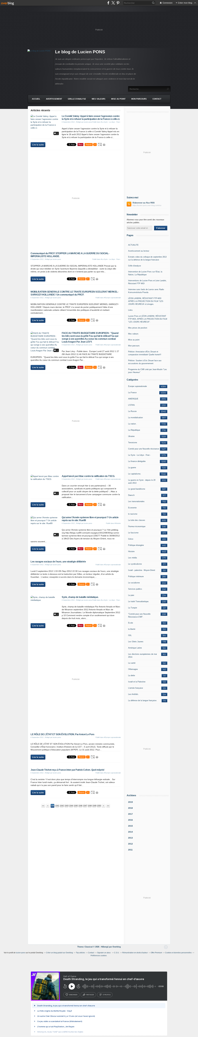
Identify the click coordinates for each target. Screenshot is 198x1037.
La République (134, 430)
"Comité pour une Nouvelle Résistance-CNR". (139, 615)
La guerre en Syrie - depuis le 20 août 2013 (141, 481)
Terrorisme (132, 442)
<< (43, 806)
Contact (156, 99)
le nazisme (132, 514)
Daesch (131, 495)
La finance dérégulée (137, 461)
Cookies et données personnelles (178, 953)
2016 (130, 820)
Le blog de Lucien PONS (80, 51)
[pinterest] (118, 3)
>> (108, 806)
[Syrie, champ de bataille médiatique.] (45, 600)
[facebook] (108, 3)
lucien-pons (20, 953)
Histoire (131, 551)
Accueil (36, 99)
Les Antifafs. (133, 694)
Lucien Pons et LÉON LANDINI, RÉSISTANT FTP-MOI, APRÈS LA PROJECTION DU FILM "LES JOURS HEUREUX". (147, 319)
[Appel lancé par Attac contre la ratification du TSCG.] (45, 479)
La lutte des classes (136, 520)
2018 (130, 808)
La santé (131, 663)
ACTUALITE (133, 245)
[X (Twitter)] (113, 3)
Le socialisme (134, 583)
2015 (130, 826)
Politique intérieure (136, 576)
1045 (76, 806)
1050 (99, 806)
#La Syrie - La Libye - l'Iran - (111, 122)
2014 (130, 832)
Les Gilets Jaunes (135, 641)
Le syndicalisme (135, 564)
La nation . (132, 424)
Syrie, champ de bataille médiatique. (80, 597)
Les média (132, 558)
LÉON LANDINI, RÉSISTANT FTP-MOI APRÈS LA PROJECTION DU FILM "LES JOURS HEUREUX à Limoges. (145, 301)
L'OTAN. (131, 405)
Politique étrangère (136, 545)
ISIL (130, 635)
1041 (57, 806)
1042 (62, 806)
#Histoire (118, 523)
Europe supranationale (137, 386)
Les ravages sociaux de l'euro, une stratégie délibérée (58, 561)
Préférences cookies (99, 956)
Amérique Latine (135, 648)
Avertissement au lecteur (138, 251)
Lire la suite (38, 145)
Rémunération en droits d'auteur (135, 953)
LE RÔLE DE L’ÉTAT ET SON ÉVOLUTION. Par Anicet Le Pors (62, 734)
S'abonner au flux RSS (143, 203)
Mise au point (118, 99)
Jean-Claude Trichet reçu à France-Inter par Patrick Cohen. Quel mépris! (67, 770)
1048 (89, 806)
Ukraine (131, 436)
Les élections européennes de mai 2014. (142, 655)
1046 (80, 806)
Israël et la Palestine (136, 682)
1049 (94, 806)
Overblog (116, 947)
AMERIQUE (133, 399)
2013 (130, 838)
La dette (131, 675)
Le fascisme (133, 533)
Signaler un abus (104, 953)
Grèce (130, 539)
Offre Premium (156, 953)
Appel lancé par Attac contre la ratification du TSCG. (88, 476)
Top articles (80, 953)
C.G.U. (116, 953)
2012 (130, 844)
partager (90, 995)
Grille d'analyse (77, 99)
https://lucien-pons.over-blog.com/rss (146, 205)
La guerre (132, 467)
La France (132, 392)
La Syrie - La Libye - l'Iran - (139, 455)
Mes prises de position (137, 328)
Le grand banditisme (136, 489)
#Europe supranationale (112, 298)
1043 (66, 806)
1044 (71, 806)
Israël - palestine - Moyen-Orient (141, 570)
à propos (106, 995)
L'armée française (135, 688)
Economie (132, 508)
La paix (131, 595)
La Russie (132, 411)
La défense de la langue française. (142, 700)
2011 (130, 850)
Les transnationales (136, 501)
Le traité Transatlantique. (138, 601)
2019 (130, 802)
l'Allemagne (133, 669)
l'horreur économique (136, 526)
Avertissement (54, 99)
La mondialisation (135, 417)
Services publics (135, 589)
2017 (130, 814)
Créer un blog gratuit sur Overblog (59, 953)
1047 (85, 806)
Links (130, 310)
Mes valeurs (98, 99)
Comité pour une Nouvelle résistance (143, 449)
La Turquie (132, 608)
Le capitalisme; (134, 474)
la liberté (131, 629)
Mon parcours (139, 99)
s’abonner (73, 995)
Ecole (130, 623)
